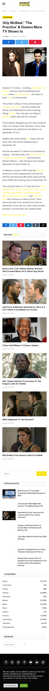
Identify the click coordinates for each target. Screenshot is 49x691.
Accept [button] (23, 685)
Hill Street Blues (22, 94)
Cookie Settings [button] (11, 685)
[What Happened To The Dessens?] (24, 403)
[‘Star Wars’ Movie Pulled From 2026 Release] (9, 539)
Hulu (9, 97)
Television (7, 17)
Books (4, 581)
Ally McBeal (36, 88)
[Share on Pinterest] (35, 42)
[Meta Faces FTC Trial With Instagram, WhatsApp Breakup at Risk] (9, 493)
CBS (32, 154)
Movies (5, 600)
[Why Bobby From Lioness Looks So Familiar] (24, 439)
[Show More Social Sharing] (44, 42)
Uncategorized (8, 627)
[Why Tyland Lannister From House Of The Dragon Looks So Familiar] (24, 365)
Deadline (6, 117)
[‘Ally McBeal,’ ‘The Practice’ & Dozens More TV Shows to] (24, 61)
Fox (28, 139)
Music (4, 604)
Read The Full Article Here (14, 215)
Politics (5, 612)
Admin (6, 36)
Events (5, 589)
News (4, 608)
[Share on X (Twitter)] (22, 42)
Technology (7, 619)
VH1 (36, 154)
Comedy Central (9, 158)
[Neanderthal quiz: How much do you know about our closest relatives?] (9, 515)
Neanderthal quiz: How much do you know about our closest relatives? (31, 515)
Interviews (6, 597)
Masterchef (7, 196)
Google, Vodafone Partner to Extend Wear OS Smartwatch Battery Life (29, 527)
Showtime (22, 158)
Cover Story (7, 585)
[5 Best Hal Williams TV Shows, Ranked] (24, 329)
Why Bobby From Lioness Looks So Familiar (22, 455)
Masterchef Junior (21, 196)
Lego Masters (17, 193)
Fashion (5, 593)
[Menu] (3, 4)
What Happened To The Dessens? (18, 419)
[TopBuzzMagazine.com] (24, 4)
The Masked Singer (32, 193)
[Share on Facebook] (8, 42)
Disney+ (12, 113)
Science (5, 616)
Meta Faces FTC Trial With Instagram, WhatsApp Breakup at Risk (31, 493)
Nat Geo (40, 170)
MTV (41, 154)
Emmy (5, 94)
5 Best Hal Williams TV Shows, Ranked (20, 345)
